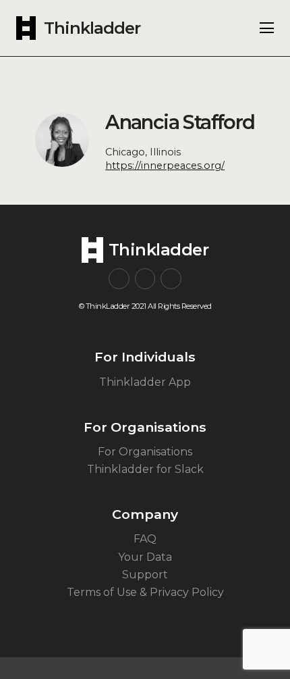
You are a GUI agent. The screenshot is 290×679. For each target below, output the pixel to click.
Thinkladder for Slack (145, 469)
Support (145, 574)
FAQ (145, 538)
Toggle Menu (267, 27)
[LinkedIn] (171, 278)
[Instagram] (119, 278)
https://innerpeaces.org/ (165, 165)
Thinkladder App (145, 382)
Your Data (145, 557)
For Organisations (145, 451)
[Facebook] (145, 278)
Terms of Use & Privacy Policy (145, 592)
